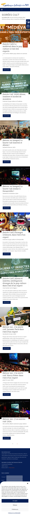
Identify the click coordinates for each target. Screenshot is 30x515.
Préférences (15, 509)
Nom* (3, 480)
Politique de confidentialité (14, 513)
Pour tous (3, 25)
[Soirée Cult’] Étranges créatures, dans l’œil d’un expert (14, 234)
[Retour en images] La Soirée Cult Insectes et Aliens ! (12, 142)
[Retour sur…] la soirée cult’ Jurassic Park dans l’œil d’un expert (13, 329)
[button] (27, 483)
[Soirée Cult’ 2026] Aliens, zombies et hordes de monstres (14, 96)
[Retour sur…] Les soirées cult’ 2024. (14, 420)
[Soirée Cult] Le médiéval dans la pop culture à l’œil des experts (12, 47)
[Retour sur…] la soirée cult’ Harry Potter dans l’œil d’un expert (13, 375)
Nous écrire (11, 467)
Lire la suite (7, 69)
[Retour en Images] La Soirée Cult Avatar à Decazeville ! (12, 188)
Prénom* (4, 477)
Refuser (15, 505)
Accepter (15, 500)
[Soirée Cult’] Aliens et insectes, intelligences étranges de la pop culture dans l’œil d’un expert (14, 282)
